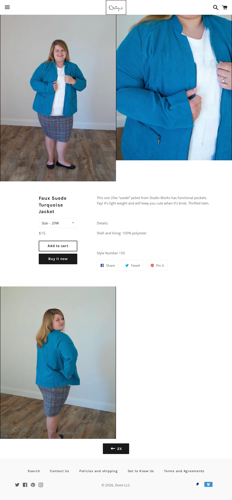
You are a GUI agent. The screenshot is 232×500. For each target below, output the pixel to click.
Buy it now (58, 259)
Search (34, 471)
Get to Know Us (141, 471)
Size (45, 223)
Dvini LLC (122, 485)
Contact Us (59, 471)
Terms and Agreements (184, 471)
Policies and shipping (98, 471)
